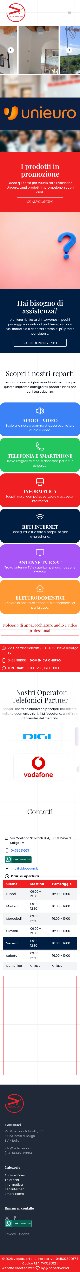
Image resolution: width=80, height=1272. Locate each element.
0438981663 (20, 850)
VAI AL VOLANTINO (40, 201)
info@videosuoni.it (24, 868)
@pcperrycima (57, 1268)
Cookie (24, 1234)
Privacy (10, 1234)
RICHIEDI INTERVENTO (40, 343)
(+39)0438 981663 (18, 1153)
